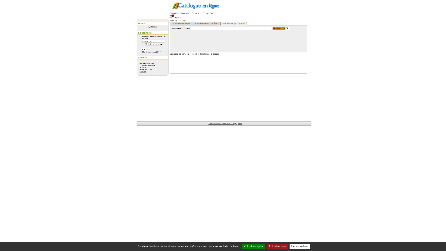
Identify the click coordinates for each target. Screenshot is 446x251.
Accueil (178, 18)
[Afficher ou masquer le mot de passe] (161, 44)
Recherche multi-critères (206, 23)
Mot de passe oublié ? (151, 52)
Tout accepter (254, 246)
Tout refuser (278, 246)
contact (143, 72)
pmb (240, 124)
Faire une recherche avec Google (223, 124)
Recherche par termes (233, 23)
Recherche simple (181, 23)
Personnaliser (300, 246)
